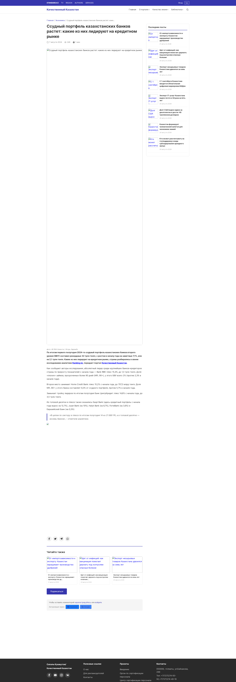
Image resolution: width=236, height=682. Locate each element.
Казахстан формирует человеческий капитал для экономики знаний (171, 126)
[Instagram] (61, 675)
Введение (124, 669)
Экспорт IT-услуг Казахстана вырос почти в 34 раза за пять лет (172, 97)
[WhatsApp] (67, 538)
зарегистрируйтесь (83, 602)
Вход (180, 3)
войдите (98, 602)
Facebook (73, 607)
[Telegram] (61, 538)
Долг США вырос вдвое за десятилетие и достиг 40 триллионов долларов (171, 112)
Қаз (187, 3)
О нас (86, 669)
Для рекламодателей (93, 673)
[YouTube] (55, 675)
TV (62, 3)
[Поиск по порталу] (187, 9)
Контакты (88, 677)
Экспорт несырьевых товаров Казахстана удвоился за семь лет (173, 69)
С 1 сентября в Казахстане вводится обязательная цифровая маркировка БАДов (172, 83)
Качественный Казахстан (63, 9)
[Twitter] (55, 538)
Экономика (60, 20)
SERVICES (89, 3)
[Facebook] (49, 538)
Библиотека (176, 9)
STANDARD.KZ (53, 3)
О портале (143, 9)
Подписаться (56, 591)
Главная (132, 9)
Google (87, 607)
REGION (69, 3)
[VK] (67, 675)
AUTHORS (79, 3)
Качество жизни (160, 9)
